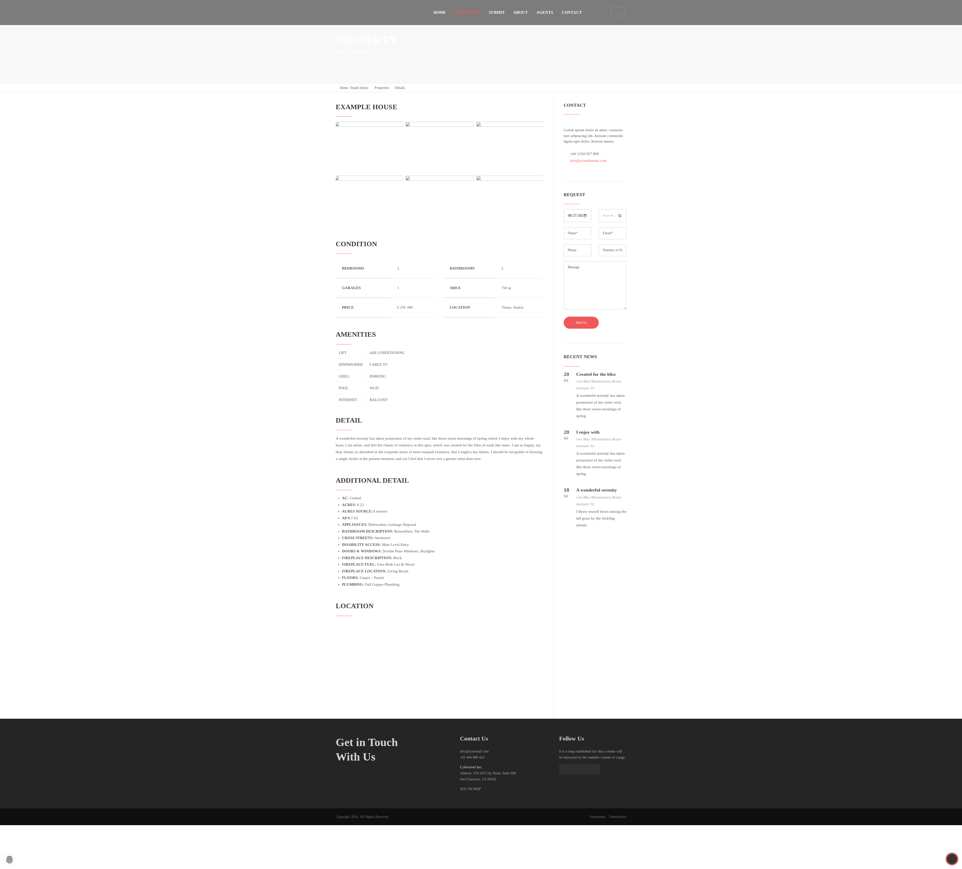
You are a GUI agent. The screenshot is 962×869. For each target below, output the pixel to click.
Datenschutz (617, 817)
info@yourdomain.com (588, 161)
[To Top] (952, 859)
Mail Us (581, 322)
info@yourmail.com (474, 751)
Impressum (598, 817)
